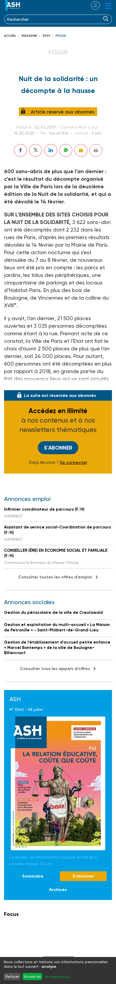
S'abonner (58, 447)
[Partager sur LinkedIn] (50, 150)
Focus (61, 36)
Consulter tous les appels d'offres (55, 668)
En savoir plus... (58, 977)
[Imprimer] (96, 150)
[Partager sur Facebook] (20, 150)
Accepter (32, 976)
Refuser (12, 976)
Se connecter (73, 462)
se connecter (92, 5)
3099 (46, 36)
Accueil (10, 36)
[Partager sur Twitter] (35, 150)
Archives (58, 889)
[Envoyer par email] (80, 150)
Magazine (29, 36)
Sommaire (32, 876)
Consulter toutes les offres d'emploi (55, 577)
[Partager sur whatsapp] (65, 150)
